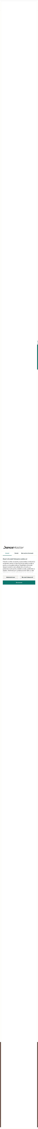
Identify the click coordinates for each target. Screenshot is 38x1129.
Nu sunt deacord (27, 577)
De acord (19, 582)
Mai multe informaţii (27, 553)
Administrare (10, 577)
